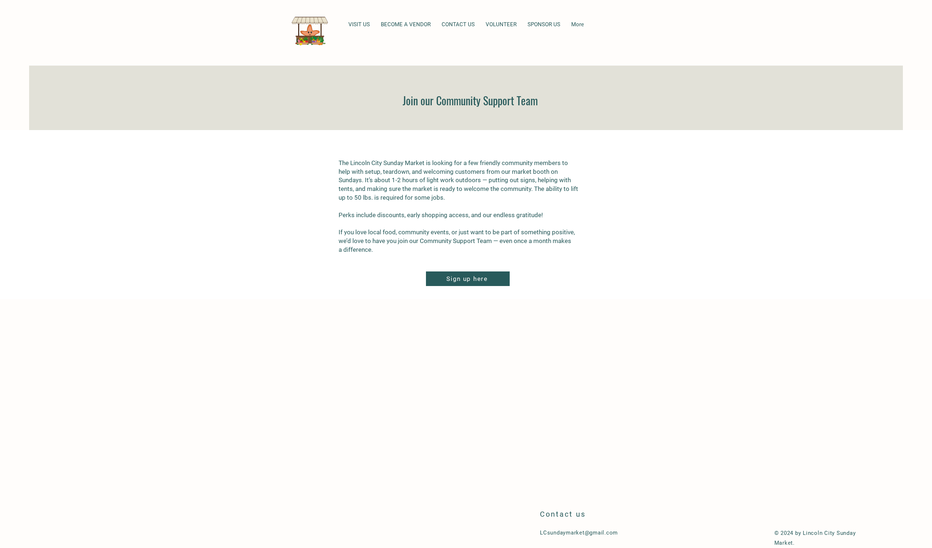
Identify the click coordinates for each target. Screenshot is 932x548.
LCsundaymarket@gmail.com (579, 532)
